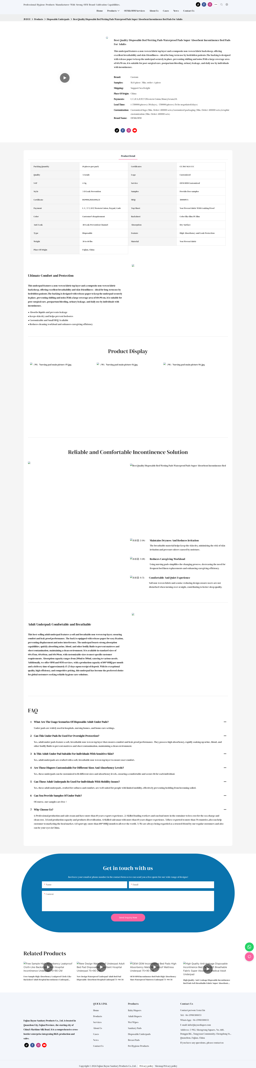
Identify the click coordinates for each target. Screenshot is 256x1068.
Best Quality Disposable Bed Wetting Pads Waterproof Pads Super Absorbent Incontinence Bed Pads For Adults (128, 19)
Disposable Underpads (58, 19)
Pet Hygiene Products (138, 1046)
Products (38, 19)
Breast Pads (134, 1040)
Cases (96, 1034)
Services (97, 1022)
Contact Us (98, 1046)
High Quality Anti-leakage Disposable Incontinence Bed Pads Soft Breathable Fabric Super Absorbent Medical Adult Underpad (206, 982)
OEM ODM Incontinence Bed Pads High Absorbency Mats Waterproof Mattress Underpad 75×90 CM (153, 978)
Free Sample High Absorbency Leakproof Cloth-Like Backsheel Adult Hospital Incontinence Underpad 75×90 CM (47, 978)
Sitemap (159, 1066)
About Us (97, 1028)
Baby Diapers (134, 1010)
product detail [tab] (128, 156)
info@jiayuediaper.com (199, 1024)
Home (96, 1010)
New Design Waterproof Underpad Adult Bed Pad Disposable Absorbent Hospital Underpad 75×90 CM (100, 978)
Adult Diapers (135, 1016)
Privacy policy (146, 1066)
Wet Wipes (133, 1022)
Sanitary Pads (135, 1028)
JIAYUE (27, 19)
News (96, 1040)
